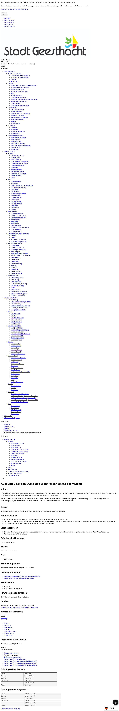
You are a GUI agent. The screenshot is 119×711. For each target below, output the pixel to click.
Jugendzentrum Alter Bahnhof (20, 334)
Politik (13, 178)
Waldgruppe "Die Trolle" (18, 310)
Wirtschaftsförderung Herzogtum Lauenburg (24, 396)
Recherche (14, 206)
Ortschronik (14, 128)
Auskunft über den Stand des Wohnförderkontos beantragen (19, 607)
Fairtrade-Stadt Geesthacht (19, 118)
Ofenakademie (15, 104)
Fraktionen (14, 190)
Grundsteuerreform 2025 (18, 218)
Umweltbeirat (15, 200)
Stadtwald (14, 268)
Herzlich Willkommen (14, 74)
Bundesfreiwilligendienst (18, 242)
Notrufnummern (9, 633)
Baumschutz (15, 260)
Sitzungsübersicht (16, 204)
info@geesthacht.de (12, 657)
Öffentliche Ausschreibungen (20, 106)
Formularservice (16, 176)
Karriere (13, 236)
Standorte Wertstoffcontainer (20, 228)
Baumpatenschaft (16, 274)
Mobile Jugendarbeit (17, 338)
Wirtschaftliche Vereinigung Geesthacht (23, 398)
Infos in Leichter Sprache (12, 418)
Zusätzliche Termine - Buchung (10, 709)
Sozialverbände (16, 386)
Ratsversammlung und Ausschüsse (22, 186)
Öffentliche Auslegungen (18, 98)
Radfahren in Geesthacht (19, 292)
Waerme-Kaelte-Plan (17, 248)
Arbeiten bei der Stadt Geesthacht (18, 234)
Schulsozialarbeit (16, 322)
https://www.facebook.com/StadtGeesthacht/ (20, 661)
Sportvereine (15, 414)
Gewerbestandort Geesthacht (20, 394)
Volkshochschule (16, 320)
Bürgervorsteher (16, 182)
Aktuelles (10, 84)
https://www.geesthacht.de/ (15, 659)
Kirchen (13, 388)
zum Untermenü (9, 22)
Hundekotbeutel (16, 230)
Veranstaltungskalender (18, 358)
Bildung (10, 312)
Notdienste (14, 222)
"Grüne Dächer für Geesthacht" (20, 256)
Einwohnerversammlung (18, 188)
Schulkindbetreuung (17, 318)
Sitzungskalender (16, 202)
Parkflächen (15, 262)
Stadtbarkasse (15, 370)
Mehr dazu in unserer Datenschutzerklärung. (14, 9)
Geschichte (11, 126)
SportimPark (15, 408)
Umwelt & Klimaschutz (15, 244)
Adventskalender (16, 112)
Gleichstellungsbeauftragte (19, 164)
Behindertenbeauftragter (18, 138)
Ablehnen (3, 12)
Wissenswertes (12, 212)
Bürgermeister (15, 158)
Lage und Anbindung (17, 110)
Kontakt (6, 623)
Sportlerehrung (15, 406)
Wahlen (13, 210)
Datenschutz (8, 627)
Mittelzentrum (15, 224)
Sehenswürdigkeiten (17, 120)
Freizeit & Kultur (13, 356)
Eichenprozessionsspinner (19, 92)
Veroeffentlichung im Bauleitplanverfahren (24, 100)
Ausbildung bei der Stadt (18, 240)
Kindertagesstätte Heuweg (19, 308)
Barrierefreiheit (8, 629)
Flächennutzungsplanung (19, 284)
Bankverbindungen (10, 631)
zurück (3, 616)
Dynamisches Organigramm (19, 162)
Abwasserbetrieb (16, 170)
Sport (9, 404)
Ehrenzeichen (15, 140)
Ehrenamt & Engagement (15, 136)
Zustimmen (4, 14)
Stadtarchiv (14, 130)
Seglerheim (14, 376)
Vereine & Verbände (17, 116)
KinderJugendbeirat (17, 332)
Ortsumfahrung (15, 290)
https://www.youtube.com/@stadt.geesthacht (20, 665)
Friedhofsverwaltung (17, 172)
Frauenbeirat (15, 192)
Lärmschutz (14, 270)
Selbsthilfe (14, 390)
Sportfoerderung (16, 412)
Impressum (7, 625)
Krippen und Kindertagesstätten (21, 302)
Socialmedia (8, 635)
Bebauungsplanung (17, 278)
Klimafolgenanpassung (18, 250)
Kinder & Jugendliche (14, 326)
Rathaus (10, 154)
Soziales (10, 384)
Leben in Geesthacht (10, 298)
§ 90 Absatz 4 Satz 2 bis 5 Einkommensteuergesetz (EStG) (22, 576)
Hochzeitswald (15, 258)
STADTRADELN (16, 410)
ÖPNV (13, 288)
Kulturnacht (14, 362)
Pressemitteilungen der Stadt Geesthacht (23, 86)
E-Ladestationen (16, 232)
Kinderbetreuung (13, 300)
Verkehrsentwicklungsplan (19, 294)
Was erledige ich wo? (17, 156)
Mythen (13, 122)
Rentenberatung (16, 346)
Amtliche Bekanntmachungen (20, 88)
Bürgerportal (8, 416)
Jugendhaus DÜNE (17, 336)
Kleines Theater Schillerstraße (20, 372)
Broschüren (14, 82)
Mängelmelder (15, 220)
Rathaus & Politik (9, 152)
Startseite (7, 425)
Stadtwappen (15, 134)
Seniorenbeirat (15, 196)
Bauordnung (15, 280)
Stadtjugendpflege (16, 328)
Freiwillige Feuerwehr (18, 144)
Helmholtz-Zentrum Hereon (19, 402)
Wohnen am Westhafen (18, 296)
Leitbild (13, 80)
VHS (12, 380)
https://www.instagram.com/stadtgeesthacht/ (20, 663)
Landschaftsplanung (17, 286)
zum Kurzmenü (9, 24)
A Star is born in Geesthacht (19, 78)
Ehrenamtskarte (16, 142)
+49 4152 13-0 (11, 653)
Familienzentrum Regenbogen (20, 306)
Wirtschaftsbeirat (16, 198)
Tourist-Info (14, 366)
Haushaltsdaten (16, 226)
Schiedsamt (14, 150)
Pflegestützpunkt (16, 352)
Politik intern (15, 208)
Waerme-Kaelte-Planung (18, 216)
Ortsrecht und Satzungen (18, 174)
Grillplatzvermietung (17, 368)
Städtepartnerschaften (18, 132)
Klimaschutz (15, 246)
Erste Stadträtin (16, 160)
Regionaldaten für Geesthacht (20, 114)
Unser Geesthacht (9, 71)
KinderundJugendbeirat (18, 194)
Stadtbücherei (15, 324)
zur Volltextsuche (9, 26)
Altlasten (14, 266)
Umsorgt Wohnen (16, 350)
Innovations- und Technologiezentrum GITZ (24, 400)
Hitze (12, 94)
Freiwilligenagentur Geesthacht (20, 146)
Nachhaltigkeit (15, 252)
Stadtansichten (15, 124)
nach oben (4, 618)
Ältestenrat (14, 184)
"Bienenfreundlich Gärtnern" (19, 254)
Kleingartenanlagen (17, 382)
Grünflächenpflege (17, 264)
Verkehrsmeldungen (17, 90)
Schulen (13, 316)
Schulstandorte (15, 314)
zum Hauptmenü (9, 20)
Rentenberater (15, 148)
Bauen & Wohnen (13, 276)
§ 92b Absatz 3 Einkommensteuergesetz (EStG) (19, 578)
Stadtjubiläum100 (16, 96)
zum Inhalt (7, 18)
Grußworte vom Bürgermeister (20, 76)
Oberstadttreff (15, 374)
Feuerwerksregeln (16, 360)
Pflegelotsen (15, 348)
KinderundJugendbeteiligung (20, 330)
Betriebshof (14, 168)
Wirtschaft (11, 392)
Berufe (13, 238)
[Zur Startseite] (45, 58)
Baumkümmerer (16, 272)
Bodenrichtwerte (16, 282)
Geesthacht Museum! (17, 364)
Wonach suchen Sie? (7, 64)
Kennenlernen (12, 108)
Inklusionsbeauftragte (17, 166)
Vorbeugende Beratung (18, 354)
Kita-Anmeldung (16, 304)
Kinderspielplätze (16, 340)
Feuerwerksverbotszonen (19, 102)
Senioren (10, 342)
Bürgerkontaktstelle (17, 214)
